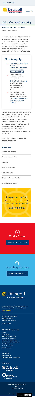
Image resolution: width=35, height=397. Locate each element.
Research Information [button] (9, 157)
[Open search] (32, 11)
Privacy (4, 332)
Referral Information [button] (9, 152)
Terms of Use (5, 334)
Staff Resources (7, 173)
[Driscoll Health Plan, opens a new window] (10, 368)
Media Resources (6, 347)
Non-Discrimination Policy (9, 336)
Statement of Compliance (9, 338)
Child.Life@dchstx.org (17, 81)
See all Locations (6, 310)
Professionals (21, 27)
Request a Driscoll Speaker (11, 178)
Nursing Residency (8, 167)
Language (20, 395)
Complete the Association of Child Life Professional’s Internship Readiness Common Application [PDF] (19, 68)
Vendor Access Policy (8, 346)
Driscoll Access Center (10, 183)
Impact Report (6, 355)
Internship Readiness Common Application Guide (18, 100)
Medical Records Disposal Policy (11, 342)
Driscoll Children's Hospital (9, 27)
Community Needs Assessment (11, 357)
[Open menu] (28, 11)
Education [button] (5, 162)
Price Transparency (7, 344)
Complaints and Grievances (9, 340)
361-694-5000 (11, 2)
